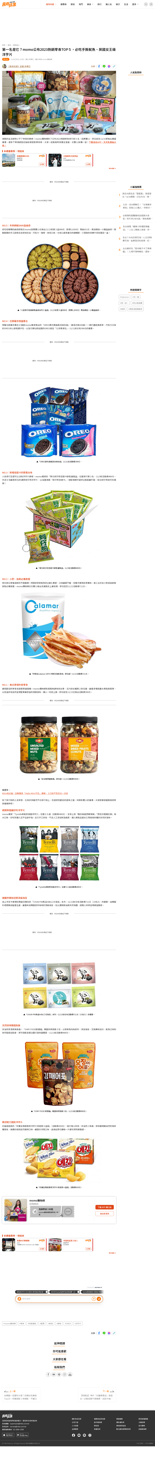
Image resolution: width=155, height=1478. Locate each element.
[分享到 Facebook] (99, 66)
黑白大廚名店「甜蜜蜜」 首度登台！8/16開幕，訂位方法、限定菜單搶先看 (136, 195)
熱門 (81, 4)
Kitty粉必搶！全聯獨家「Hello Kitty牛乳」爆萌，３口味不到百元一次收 (35, 793)
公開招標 (142, 1422)
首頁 (3, 45)
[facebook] (73, 1435)
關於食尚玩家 (76, 1419)
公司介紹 (75, 1422)
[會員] (151, 4)
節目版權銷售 (143, 1419)
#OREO (68, 1323)
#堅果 (42, 1323)
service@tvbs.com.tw (18, 1426)
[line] (84, 1435)
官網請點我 (33, 1203)
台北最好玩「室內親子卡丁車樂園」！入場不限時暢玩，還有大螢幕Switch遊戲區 (137, 250)
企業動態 (75, 1429)
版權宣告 (97, 1429)
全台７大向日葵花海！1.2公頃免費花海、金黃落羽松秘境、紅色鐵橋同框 (137, 239)
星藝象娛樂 (142, 1429)
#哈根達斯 (32, 1323)
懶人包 (109, 4)
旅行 (99, 4)
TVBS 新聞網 (149, 1443)
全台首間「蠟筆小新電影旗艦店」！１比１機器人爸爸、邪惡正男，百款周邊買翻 (137, 228)
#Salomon (124, 297)
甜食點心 (16, 45)
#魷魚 (50, 1323)
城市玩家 (50, 4)
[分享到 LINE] (104, 66)
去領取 (42, 164)
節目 (73, 4)
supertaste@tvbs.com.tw (19, 1423)
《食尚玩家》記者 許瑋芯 (19, 66)
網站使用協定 (121, 1425)
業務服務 (119, 1419)
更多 (134, 4)
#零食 (21, 1323)
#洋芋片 (78, 1323)
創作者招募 (98, 1422)
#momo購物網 (9, 1323)
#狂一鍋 (135, 297)
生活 (126, 4)
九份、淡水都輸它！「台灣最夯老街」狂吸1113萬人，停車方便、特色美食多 (137, 206)
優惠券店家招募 (99, 1419)
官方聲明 (142, 1425)
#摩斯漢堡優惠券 (135, 309)
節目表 (96, 1425)
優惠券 (63, 4)
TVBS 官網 (139, 1443)
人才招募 (75, 1425)
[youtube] (79, 1435)
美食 (89, 4)
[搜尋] (146, 4)
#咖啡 (122, 309)
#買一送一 (124, 303)
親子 (118, 4)
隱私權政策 (120, 1422)
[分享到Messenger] (109, 66)
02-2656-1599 (18, 1429)
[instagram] (90, 1435)
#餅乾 (59, 1323)
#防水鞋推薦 (137, 303)
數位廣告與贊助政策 (123, 1429)
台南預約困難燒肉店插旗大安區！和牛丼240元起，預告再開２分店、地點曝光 (138, 217)
